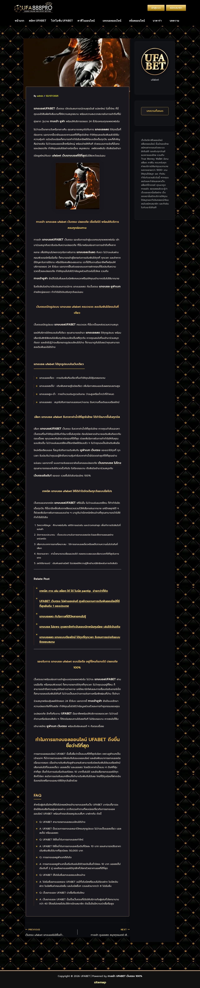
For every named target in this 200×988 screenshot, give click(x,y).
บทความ (174, 20)
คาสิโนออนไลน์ (86, 20)
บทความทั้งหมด (155, 111)
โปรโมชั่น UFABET (62, 20)
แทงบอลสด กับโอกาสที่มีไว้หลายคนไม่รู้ (62, 616)
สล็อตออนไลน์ (137, 20)
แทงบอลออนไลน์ (112, 20)
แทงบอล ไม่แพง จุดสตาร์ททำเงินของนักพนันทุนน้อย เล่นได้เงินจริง (79, 627)
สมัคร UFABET (37, 20)
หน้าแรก (19, 20)
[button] (87, 20)
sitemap (100, 982)
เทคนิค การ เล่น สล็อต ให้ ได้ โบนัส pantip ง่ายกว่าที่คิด (73, 591)
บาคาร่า (157, 20)
